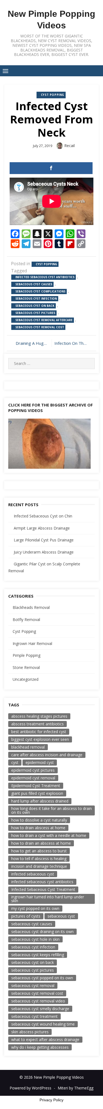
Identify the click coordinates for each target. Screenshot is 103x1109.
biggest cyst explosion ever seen (40, 739)
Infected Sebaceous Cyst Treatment (43, 889)
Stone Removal (26, 667)
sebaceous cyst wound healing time (43, 1024)
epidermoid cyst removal (33, 777)
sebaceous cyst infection (36, 298)
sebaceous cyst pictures (35, 313)
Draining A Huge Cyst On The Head (32, 343)
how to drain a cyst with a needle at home (48, 835)
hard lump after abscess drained (39, 801)
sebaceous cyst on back (34, 306)
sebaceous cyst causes (33, 284)
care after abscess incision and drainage (46, 754)
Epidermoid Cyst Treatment (35, 785)
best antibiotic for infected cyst (38, 731)
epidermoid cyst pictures (33, 770)
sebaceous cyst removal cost (39, 327)
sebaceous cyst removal (32, 985)
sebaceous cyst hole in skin (35, 939)
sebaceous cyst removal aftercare (44, 320)
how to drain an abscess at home (41, 843)
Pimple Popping (26, 655)
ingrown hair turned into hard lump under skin (47, 898)
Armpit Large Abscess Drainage (42, 528)
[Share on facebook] (51, 168)
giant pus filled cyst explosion (37, 793)
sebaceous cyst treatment (34, 1016)
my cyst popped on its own (35, 908)
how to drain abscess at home (38, 827)
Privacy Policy (51, 1100)
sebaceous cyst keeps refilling (37, 954)
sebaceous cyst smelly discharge (40, 1008)
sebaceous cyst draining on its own (42, 931)
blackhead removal (28, 747)
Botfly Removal (26, 619)
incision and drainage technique (39, 866)
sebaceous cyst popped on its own (42, 977)
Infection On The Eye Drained (73, 343)
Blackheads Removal (31, 607)
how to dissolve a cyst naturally (39, 820)
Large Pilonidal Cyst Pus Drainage (44, 540)
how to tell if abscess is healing (38, 858)
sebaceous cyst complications (40, 291)
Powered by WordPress (30, 1088)
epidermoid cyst (40, 762)
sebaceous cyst (61, 916)
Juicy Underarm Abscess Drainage (44, 552)
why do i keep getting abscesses (40, 1047)
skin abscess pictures (30, 1031)
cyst (14, 762)
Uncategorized (25, 679)
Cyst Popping (52, 95)
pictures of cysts (25, 916)
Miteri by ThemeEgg (75, 1088)
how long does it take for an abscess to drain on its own (51, 810)
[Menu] (5, 70)
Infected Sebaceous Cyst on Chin (43, 516)
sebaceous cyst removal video (38, 1001)
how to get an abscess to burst (39, 850)
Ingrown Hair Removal (32, 643)
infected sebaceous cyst (32, 874)
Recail (69, 145)
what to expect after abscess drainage (45, 1039)
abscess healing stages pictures (39, 716)
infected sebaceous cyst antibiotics (44, 277)
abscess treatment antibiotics (37, 723)
